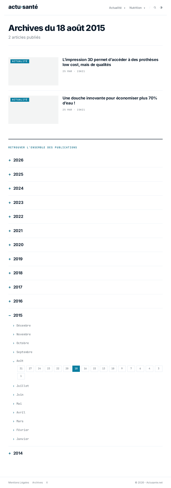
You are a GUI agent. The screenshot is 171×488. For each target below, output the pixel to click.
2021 (18, 230)
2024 (18, 188)
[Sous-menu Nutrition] (144, 8)
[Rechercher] (154, 7)
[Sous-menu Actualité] (124, 8)
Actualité (115, 7)
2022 (18, 216)
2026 (18, 160)
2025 (18, 174)
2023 (18, 202)
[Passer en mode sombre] (161, 7)
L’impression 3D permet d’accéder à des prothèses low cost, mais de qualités (110, 62)
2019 (18, 259)
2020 (18, 244)
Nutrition (136, 7)
